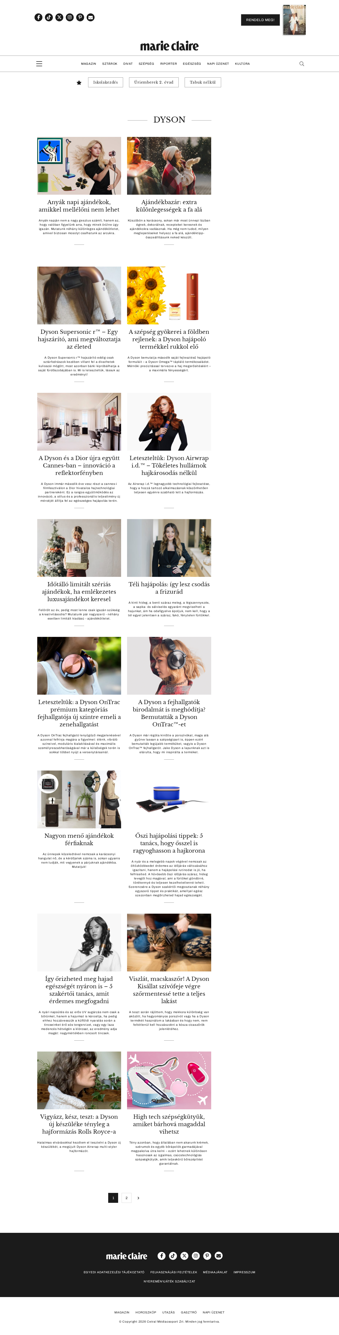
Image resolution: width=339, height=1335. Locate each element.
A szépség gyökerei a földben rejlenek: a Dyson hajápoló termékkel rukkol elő (169, 339)
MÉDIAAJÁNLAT (215, 1272)
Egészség (192, 63)
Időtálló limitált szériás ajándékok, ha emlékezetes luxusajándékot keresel (79, 592)
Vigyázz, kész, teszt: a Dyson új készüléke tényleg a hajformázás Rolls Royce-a (79, 1124)
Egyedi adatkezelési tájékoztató (114, 1272)
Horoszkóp (146, 1312)
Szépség (146, 63)
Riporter (168, 63)
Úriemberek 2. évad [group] (153, 82)
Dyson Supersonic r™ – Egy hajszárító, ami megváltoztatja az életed (79, 339)
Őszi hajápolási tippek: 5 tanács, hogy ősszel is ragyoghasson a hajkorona (169, 843)
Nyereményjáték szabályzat (169, 1281)
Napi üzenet (218, 63)
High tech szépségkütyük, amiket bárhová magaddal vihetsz (169, 1124)
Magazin (88, 63)
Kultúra (242, 63)
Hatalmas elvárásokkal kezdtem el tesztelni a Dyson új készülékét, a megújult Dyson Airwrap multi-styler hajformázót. (79, 1147)
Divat (128, 63)
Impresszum (244, 1272)
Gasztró (189, 1312)
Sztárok (109, 63)
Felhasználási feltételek (173, 1272)
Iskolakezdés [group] (105, 82)
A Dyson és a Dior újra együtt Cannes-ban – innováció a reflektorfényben (79, 465)
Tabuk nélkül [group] (203, 82)
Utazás (168, 1312)
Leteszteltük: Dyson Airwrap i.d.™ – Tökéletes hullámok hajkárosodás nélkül (169, 465)
